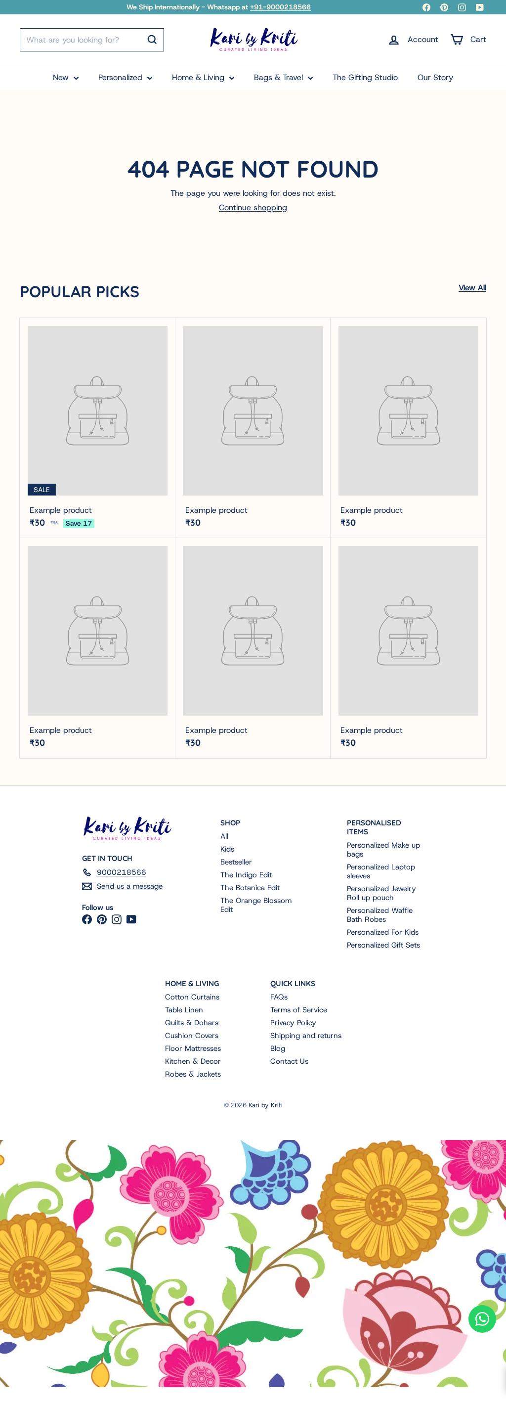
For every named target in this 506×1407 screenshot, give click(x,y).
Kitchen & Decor (193, 1061)
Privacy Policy (293, 1023)
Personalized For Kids (383, 932)
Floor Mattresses (193, 1048)
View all (472, 287)
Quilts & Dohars (191, 1023)
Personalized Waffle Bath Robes (380, 915)
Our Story (435, 77)
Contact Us (289, 1061)
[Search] (152, 39)
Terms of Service (298, 1010)
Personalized (121, 77)
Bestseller (236, 862)
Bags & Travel (279, 77)
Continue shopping (253, 207)
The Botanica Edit (250, 888)
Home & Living (199, 77)
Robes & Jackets (193, 1074)
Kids (227, 849)
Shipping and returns (305, 1036)
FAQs (279, 997)
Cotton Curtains (192, 997)
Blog (277, 1048)
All (224, 836)
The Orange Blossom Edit (256, 905)
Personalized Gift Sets (383, 945)
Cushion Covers (191, 1036)
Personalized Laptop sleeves (381, 871)
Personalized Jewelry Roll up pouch (381, 893)
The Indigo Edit (246, 875)
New (62, 77)
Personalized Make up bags (383, 849)
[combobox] (92, 39)
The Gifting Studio (365, 77)
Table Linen (184, 1010)
